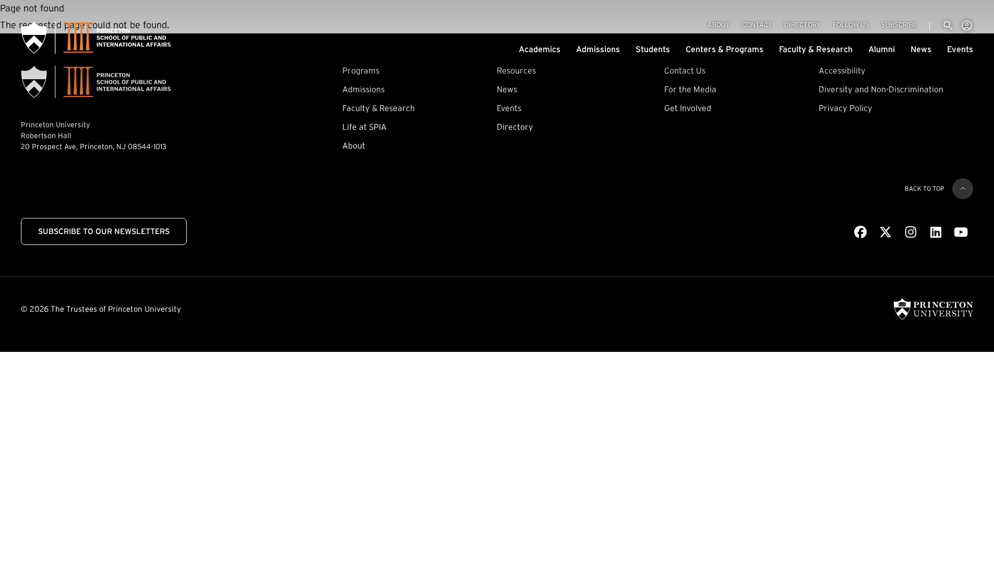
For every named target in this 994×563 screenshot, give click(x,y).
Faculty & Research (816, 49)
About (719, 25)
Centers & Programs (724, 49)
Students (653, 49)
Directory (802, 25)
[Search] (948, 25)
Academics (539, 49)
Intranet (967, 25)
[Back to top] (962, 188)
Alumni (881, 49)
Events (960, 49)
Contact (757, 25)
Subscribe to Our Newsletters (104, 231)
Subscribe (899, 24)
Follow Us (851, 25)
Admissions (598, 49)
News (921, 49)
